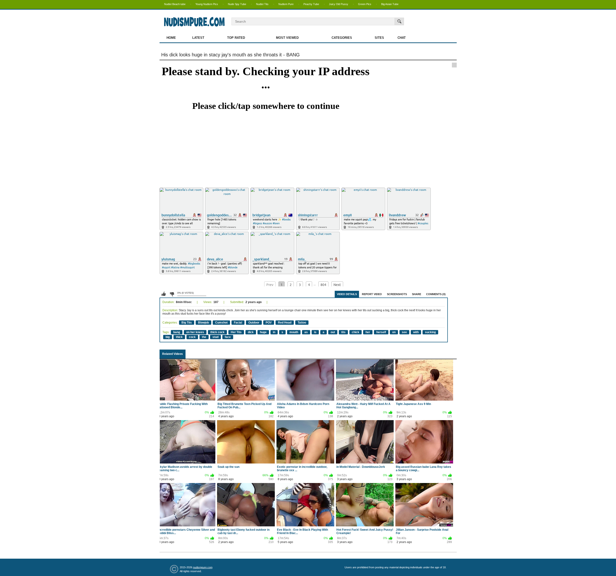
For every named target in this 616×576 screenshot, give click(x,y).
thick (179, 337)
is (315, 332)
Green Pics (364, 4)
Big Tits (186, 322)
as (306, 332)
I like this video (164, 294)
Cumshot (221, 322)
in (274, 332)
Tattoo (302, 322)
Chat (402, 38)
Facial (238, 322)
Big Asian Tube (389, 4)
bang (176, 332)
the (204, 337)
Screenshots (397, 294)
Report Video (372, 294)
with (416, 332)
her (368, 332)
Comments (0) (436, 294)
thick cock (217, 332)
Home (171, 38)
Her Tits (236, 332)
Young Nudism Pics (206, 4)
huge (263, 332)
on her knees (195, 332)
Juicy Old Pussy (338, 4)
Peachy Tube (311, 4)
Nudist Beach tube (175, 4)
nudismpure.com (202, 567)
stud (215, 337)
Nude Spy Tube (237, 4)
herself (381, 332)
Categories (342, 38)
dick (251, 332)
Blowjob (203, 322)
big (168, 337)
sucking (430, 332)
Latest (198, 38)
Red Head (284, 322)
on (394, 332)
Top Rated (236, 38)
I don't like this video (172, 294)
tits (343, 332)
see (404, 332)
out (333, 332)
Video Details (347, 294)
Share (416, 294)
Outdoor (253, 322)
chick (355, 332)
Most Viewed (287, 38)
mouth (293, 332)
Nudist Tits (262, 4)
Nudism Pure (286, 4)
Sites (379, 38)
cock (192, 337)
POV (269, 322)
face (228, 337)
